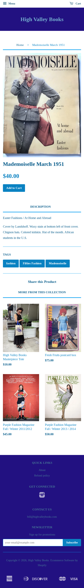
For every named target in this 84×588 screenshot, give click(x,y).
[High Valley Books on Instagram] (42, 496)
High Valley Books (42, 19)
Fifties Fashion (32, 263)
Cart (78, 3)
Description (40, 206)
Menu (11, 3)
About (42, 470)
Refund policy (42, 475)
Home (20, 44)
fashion (10, 263)
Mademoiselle (57, 263)
